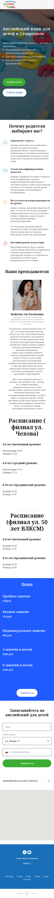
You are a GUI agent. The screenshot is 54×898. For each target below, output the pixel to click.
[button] (14, 471)
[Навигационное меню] (49, 4)
